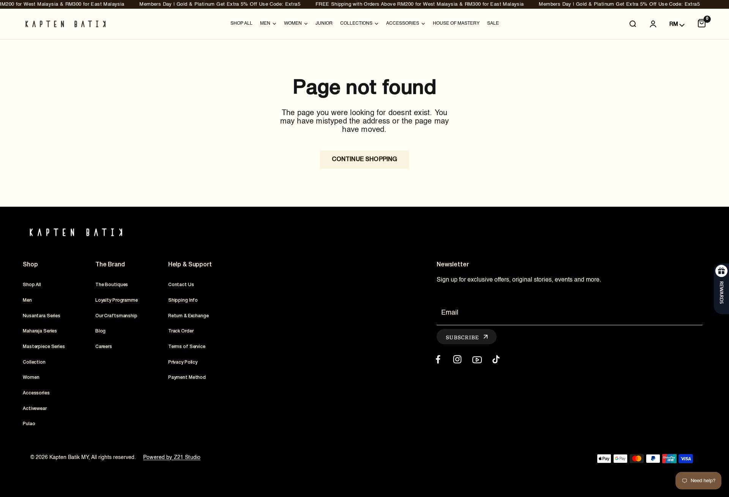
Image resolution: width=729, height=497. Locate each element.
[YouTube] (477, 359)
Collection (34, 362)
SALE (493, 23)
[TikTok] (496, 359)
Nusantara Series (41, 316)
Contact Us (181, 285)
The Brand (110, 264)
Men (27, 300)
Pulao (29, 424)
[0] (701, 24)
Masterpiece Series (44, 347)
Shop (30, 264)
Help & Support (190, 264)
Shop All (241, 23)
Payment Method (187, 377)
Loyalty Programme (116, 300)
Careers (103, 347)
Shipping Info (183, 300)
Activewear (35, 409)
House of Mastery (456, 23)
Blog (100, 331)
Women (31, 377)
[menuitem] (241, 24)
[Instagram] (457, 359)
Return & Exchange (188, 316)
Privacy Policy (182, 362)
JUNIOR (324, 23)
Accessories (36, 393)
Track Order (181, 331)
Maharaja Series (40, 331)
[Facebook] (438, 359)
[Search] (632, 24)
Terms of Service (186, 347)
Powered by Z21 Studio (171, 457)
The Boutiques (111, 285)
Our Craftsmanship (116, 316)
